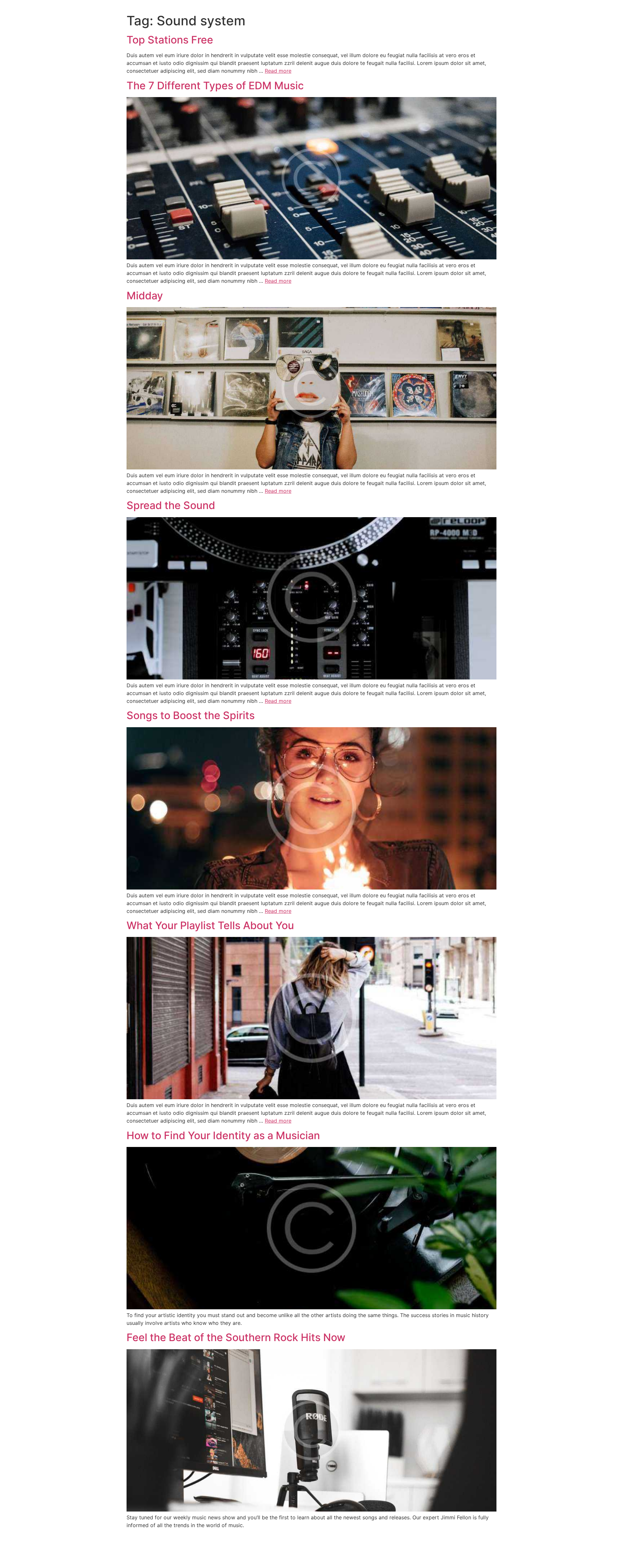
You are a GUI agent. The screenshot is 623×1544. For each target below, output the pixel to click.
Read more (278, 71)
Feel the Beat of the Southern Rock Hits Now (236, 1337)
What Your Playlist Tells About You (210, 925)
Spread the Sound (171, 505)
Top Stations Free (170, 39)
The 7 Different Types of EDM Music (215, 85)
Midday (145, 295)
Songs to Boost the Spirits (191, 715)
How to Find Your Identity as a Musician (223, 1135)
